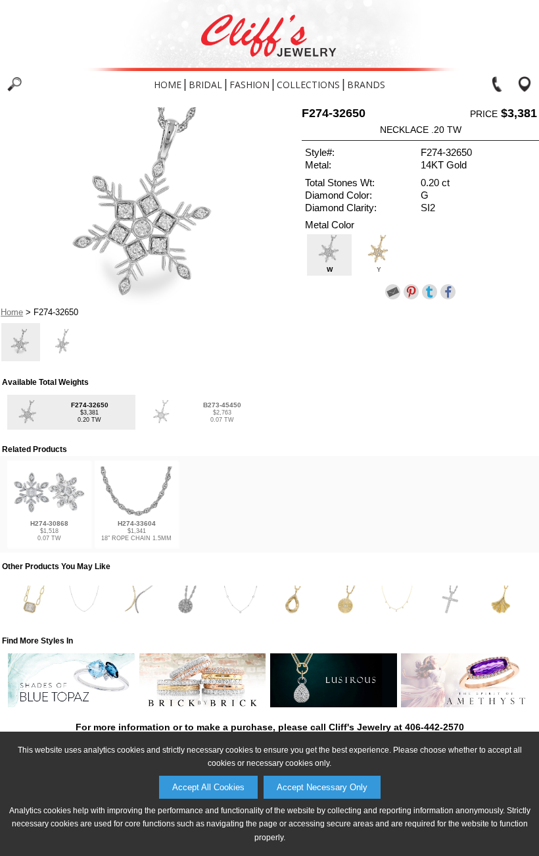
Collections (308, 84)
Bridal (205, 84)
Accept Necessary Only (322, 787)
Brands (366, 84)
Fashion (249, 84)
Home (167, 84)
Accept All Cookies (208, 787)
